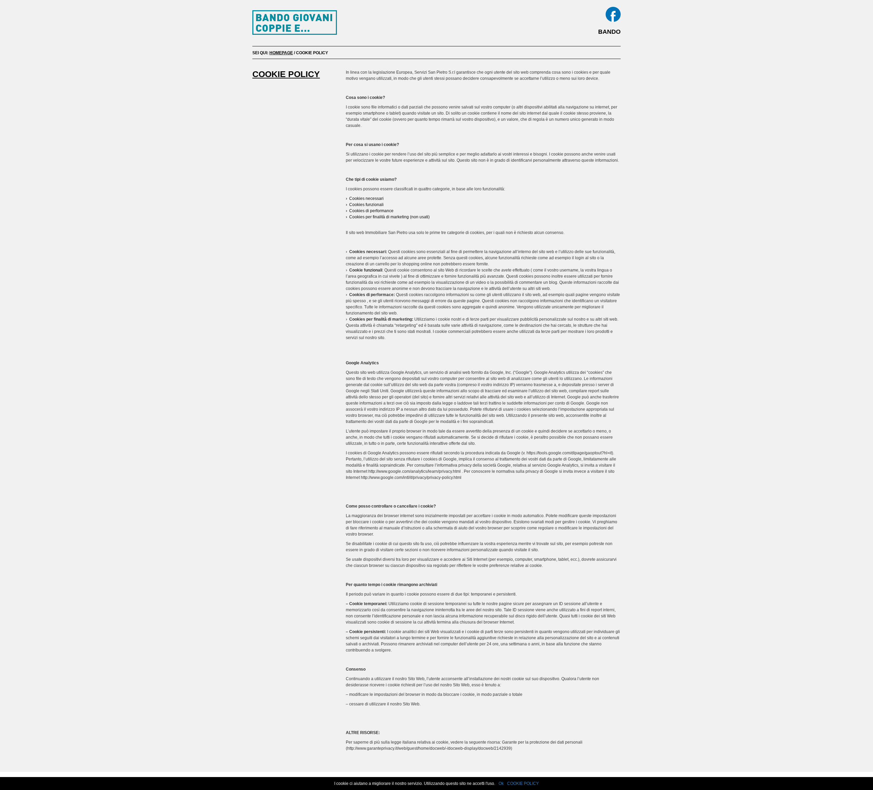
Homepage (281, 52)
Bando (609, 31)
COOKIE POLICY (523, 783)
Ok (501, 783)
